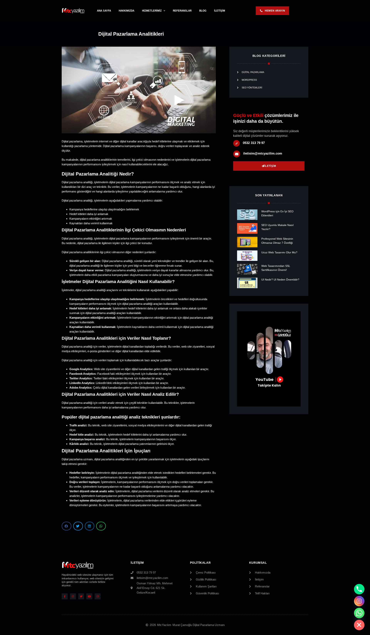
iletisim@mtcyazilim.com (262, 153)
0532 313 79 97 (254, 143)
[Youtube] (89, 596)
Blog (202, 10)
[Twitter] (81, 596)
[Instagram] (73, 596)
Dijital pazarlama (72, 402)
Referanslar (182, 10)
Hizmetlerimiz (152, 10)
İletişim (219, 10)
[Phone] (359, 589)
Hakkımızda (126, 10)
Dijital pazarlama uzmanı (77, 459)
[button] (66, 526)
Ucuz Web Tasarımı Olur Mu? (279, 252)
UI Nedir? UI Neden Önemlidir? (280, 279)
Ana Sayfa (104, 10)
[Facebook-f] (65, 596)
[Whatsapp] (359, 613)
